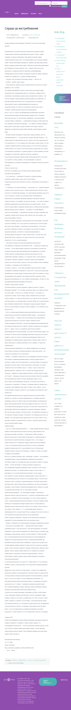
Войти (64, 6)
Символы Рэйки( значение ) (59, 198)
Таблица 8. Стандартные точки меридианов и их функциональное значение (61, 285)
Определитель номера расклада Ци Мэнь (61, 49)
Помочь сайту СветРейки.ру (47, 682)
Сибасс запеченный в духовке (60, 394)
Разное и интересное (34, 35)
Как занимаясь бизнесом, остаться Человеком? (59, 228)
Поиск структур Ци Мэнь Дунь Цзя (60, 63)
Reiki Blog (59, 32)
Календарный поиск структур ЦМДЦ (60, 41)
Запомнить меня (56, 6)
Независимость (61, 161)
